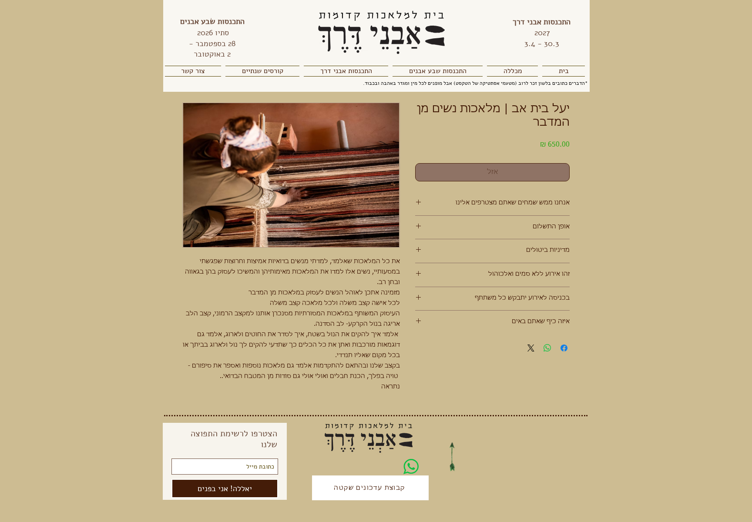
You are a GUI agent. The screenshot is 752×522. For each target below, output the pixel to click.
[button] (512, 71)
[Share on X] (531, 348)
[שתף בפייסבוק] (564, 348)
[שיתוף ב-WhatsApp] (547, 348)
